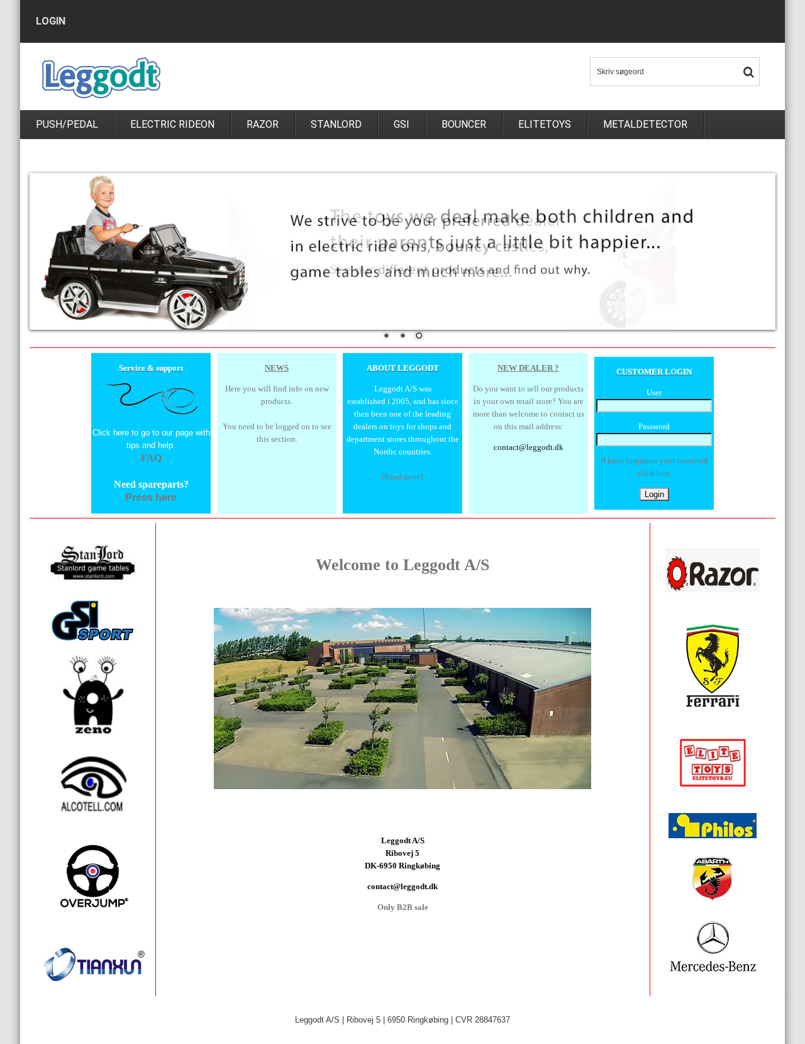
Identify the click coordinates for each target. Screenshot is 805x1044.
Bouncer (463, 124)
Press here (151, 497)
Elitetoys (544, 124)
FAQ (151, 457)
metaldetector (645, 124)
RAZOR (263, 124)
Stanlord (336, 124)
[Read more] (402, 476)
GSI (401, 124)
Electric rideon (172, 124)
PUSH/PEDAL (67, 124)
